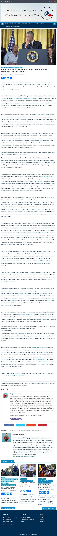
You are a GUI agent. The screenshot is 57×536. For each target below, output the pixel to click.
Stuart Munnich (5, 483)
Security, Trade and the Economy (46, 480)
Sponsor (42, 519)
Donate (31, 24)
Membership (43, 516)
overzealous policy (9, 305)
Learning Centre (15, 26)
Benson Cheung (42, 478)
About (6, 24)
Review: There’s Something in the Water (28, 483)
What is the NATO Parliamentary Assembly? (49, 508)
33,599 (16, 154)
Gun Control (15, 430)
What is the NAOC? (25, 517)
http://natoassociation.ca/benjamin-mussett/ (24, 456)
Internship (43, 24)
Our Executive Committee (27, 519)
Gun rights (21, 430)
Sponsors (7, 26)
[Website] (21, 419)
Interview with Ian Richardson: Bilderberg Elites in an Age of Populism (47, 486)
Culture (3, 477)
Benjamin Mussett (5, 67)
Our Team (23, 521)
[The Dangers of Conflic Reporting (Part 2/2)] (10, 470)
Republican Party (41, 430)
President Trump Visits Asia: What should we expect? (9, 508)
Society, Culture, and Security (17, 67)
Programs (24, 24)
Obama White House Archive (17, 375)
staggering (3, 100)
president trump (33, 430)
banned (39, 181)
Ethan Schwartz (23, 478)
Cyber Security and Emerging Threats (9, 479)
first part (46, 82)
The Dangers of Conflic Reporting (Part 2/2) (8, 487)
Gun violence (26, 430)
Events (11, 24)
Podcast (17, 24)
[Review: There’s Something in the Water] (28, 470)
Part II (27, 84)
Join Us (37, 24)
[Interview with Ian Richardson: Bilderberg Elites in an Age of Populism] (47, 470)
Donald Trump (9, 430)
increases (21, 124)
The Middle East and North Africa (8, 485)
